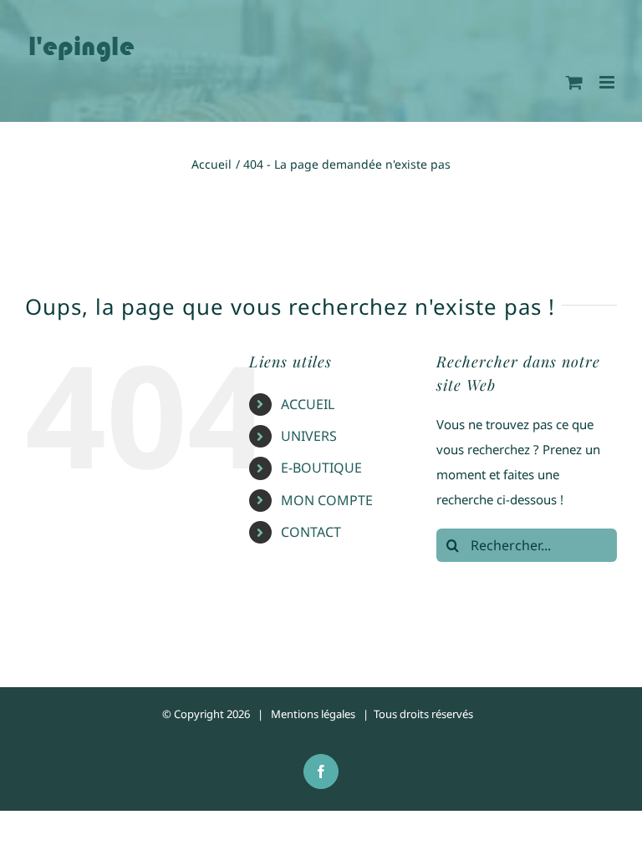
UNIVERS (309, 436)
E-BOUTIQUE (321, 467)
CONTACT (311, 532)
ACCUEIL (307, 404)
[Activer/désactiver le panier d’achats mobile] (574, 82)
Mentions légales (313, 713)
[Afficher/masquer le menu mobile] (608, 82)
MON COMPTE (327, 500)
